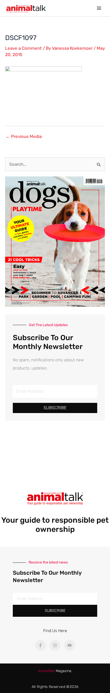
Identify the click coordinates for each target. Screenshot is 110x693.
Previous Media (24, 136)
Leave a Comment (23, 48)
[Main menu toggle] (99, 8)
